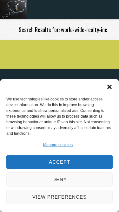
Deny (59, 179)
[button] (109, 87)
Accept (59, 162)
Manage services (58, 145)
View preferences (59, 197)
